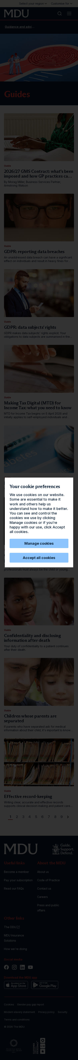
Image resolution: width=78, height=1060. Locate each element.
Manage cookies (39, 543)
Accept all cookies (39, 558)
